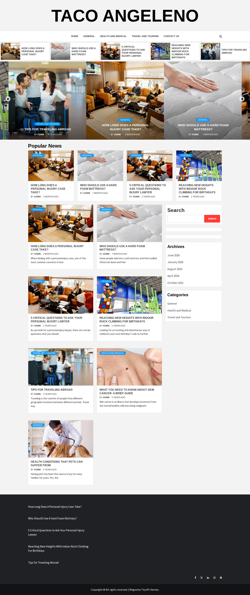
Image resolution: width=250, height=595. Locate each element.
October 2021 (175, 283)
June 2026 (173, 255)
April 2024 (173, 276)
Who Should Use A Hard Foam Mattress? (84, 51)
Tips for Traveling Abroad (47, 129)
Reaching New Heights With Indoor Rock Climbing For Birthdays (181, 51)
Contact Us (171, 36)
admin (41, 134)
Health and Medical (113, 36)
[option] (25, 51)
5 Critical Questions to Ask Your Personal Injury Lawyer (147, 189)
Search (176, 210)
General (89, 36)
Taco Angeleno (125, 15)
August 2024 (174, 269)
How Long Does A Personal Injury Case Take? (33, 51)
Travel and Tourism (145, 36)
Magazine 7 (136, 589)
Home (74, 36)
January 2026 (175, 262)
